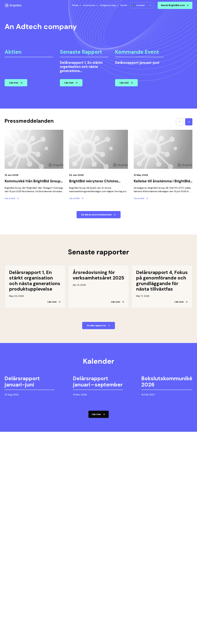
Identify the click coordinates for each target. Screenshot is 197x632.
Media (75, 5)
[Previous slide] (179, 121)
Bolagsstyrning (108, 5)
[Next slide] (188, 121)
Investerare (89, 5)
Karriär (123, 5)
